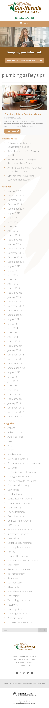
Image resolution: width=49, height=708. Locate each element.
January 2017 (14, 191)
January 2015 (14, 297)
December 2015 (16, 248)
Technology (13, 595)
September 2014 (16, 314)
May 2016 (12, 226)
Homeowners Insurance (20, 529)
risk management (16, 573)
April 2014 (13, 336)
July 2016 (12, 217)
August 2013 (14, 372)
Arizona (11, 427)
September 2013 (16, 367)
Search (42, 630)
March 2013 (14, 394)
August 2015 (14, 266)
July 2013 (12, 376)
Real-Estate (13, 564)
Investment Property (18, 533)
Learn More (11, 131)
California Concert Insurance (22, 472)
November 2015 (16, 252)
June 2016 (13, 221)
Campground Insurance (20, 476)
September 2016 (16, 208)
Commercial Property (18, 485)
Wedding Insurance (17, 613)
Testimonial (13, 604)
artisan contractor (17, 432)
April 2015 (13, 283)
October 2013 (15, 363)
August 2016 (14, 213)
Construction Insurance (20, 498)
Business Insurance (18, 458)
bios (10, 441)
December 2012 (16, 407)
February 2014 (15, 345)
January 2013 (14, 403)
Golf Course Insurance (19, 520)
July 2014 (12, 323)
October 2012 (15, 416)
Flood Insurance (16, 516)
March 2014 (14, 341)
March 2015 (14, 288)
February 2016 (15, 239)
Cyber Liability (14, 507)
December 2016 (16, 195)
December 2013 (16, 354)
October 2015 (15, 257)
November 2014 (16, 305)
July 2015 (12, 270)
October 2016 (15, 204)
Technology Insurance (19, 600)
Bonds (11, 449)
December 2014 (16, 301)
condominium (15, 494)
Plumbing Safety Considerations (22, 114)
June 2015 (13, 275)
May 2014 (12, 332)
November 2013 (16, 359)
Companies (13, 489)
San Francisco (15, 582)
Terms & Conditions (12, 684)
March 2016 (14, 235)
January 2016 (14, 244)
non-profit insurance (18, 556)
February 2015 (15, 292)
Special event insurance (20, 591)
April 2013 (13, 389)
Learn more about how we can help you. (23, 60)
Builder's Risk (14, 454)
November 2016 (16, 199)
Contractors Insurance (19, 503)
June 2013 (13, 381)
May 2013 (12, 385)
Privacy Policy (29, 684)
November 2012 (16, 412)
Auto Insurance (15, 436)
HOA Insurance (15, 525)
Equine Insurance (17, 511)
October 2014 (15, 310)
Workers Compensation (20, 622)
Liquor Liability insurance (20, 542)
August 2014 (14, 319)
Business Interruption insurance (24, 463)
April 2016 (13, 230)
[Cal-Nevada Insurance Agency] (24, 7)
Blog (10, 445)
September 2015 (16, 261)
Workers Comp (15, 617)
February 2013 (15, 398)
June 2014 (13, 328)
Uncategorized (15, 609)
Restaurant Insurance (19, 569)
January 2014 (14, 350)
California (12, 467)
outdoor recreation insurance (23, 560)
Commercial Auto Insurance (22, 480)
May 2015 (12, 279)
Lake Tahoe (13, 538)
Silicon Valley (14, 587)
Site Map (41, 684)
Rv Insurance (14, 578)
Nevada (11, 551)
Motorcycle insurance (19, 547)
